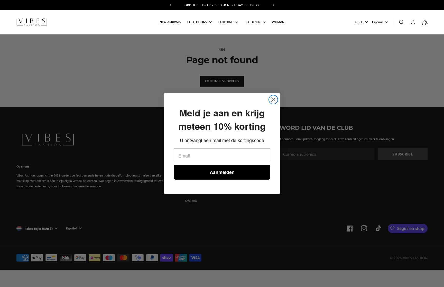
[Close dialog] (273, 99)
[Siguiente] (274, 5)
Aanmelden (222, 172)
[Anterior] (170, 5)
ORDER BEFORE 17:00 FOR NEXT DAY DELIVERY (222, 4)
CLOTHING (225, 22)
